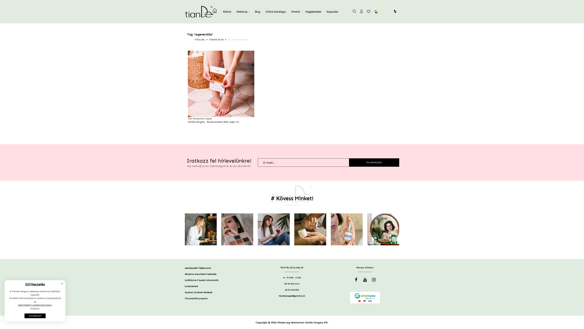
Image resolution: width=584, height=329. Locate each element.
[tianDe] (193, 12)
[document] (35, 300)
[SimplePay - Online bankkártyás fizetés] (365, 297)
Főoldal (200, 39)
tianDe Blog (216, 39)
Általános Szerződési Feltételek (200, 274)
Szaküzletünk (191, 286)
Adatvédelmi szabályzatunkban (35, 305)
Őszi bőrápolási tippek (200, 118)
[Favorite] (368, 11)
